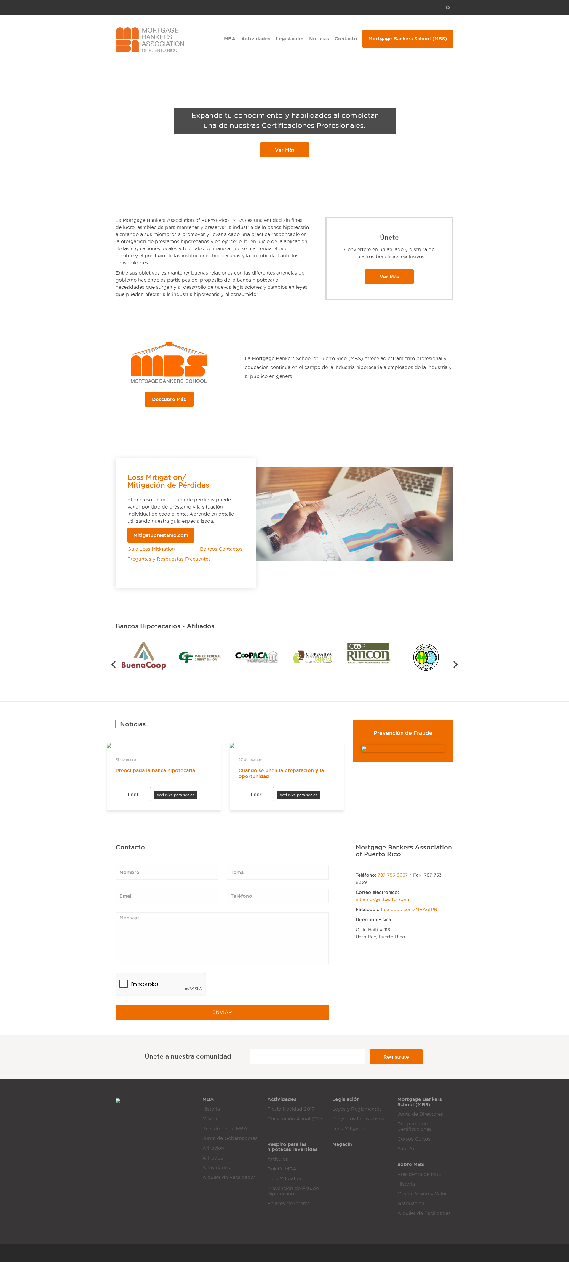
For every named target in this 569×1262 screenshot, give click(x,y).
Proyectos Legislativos (358, 1118)
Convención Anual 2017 (294, 1118)
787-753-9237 (393, 875)
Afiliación (213, 1148)
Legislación (289, 38)
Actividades (255, 38)
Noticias (319, 38)
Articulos (277, 1159)
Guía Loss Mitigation (152, 548)
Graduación (410, 1203)
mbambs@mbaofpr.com (382, 899)
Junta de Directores (420, 1114)
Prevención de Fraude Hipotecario (293, 1191)
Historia (211, 1109)
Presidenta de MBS (419, 1174)
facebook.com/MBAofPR (409, 909)
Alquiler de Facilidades (229, 1177)
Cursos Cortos (413, 1138)
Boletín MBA (282, 1168)
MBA (230, 38)
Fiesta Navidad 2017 (291, 1109)
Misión (209, 1118)
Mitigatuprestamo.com (160, 535)
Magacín (342, 1144)
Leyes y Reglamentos (357, 1109)
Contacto (346, 38)
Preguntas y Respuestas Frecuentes (169, 559)
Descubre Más (169, 399)
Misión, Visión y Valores (424, 1193)
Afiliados (212, 1157)
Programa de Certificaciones (414, 1126)
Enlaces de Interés (288, 1203)
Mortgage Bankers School (407, 38)
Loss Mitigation (349, 1128)
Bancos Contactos (221, 548)
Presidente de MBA (224, 1128)
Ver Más (284, 150)
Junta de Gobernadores (230, 1138)
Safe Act (407, 1148)
